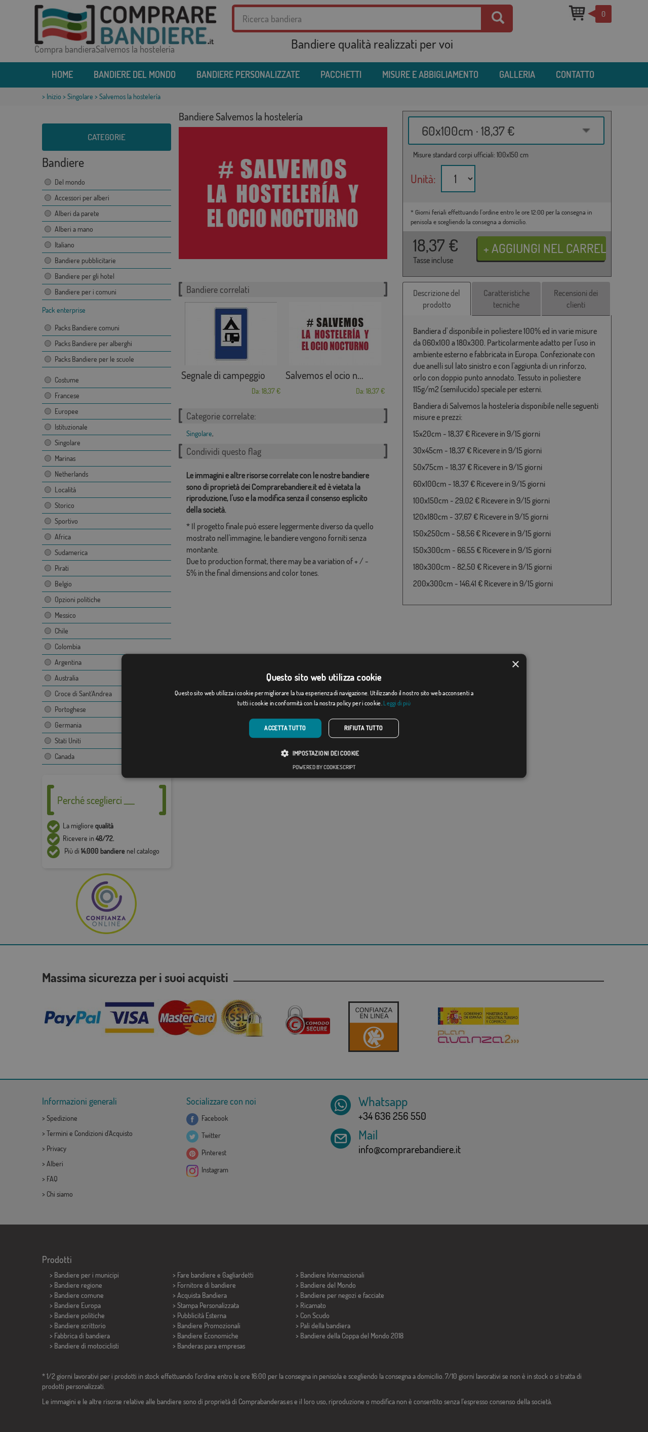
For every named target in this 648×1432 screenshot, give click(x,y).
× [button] (515, 664)
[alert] (324, 716)
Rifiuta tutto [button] (363, 728)
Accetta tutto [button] (285, 728)
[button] (324, 753)
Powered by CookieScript (324, 767)
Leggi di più (397, 703)
